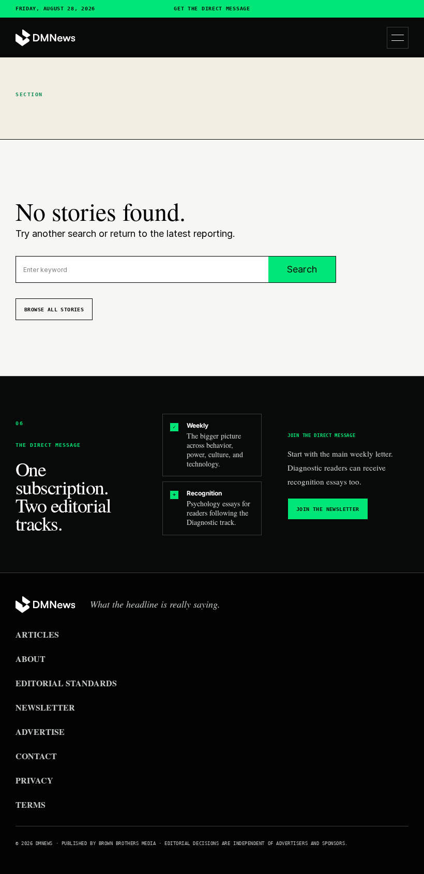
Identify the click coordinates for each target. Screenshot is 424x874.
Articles (37, 634)
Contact (36, 756)
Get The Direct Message (212, 8)
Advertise (40, 731)
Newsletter (45, 707)
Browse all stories (54, 309)
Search (302, 269)
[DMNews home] (45, 38)
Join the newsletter (327, 509)
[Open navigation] (397, 38)
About (31, 659)
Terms (31, 804)
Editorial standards (66, 683)
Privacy (34, 780)
